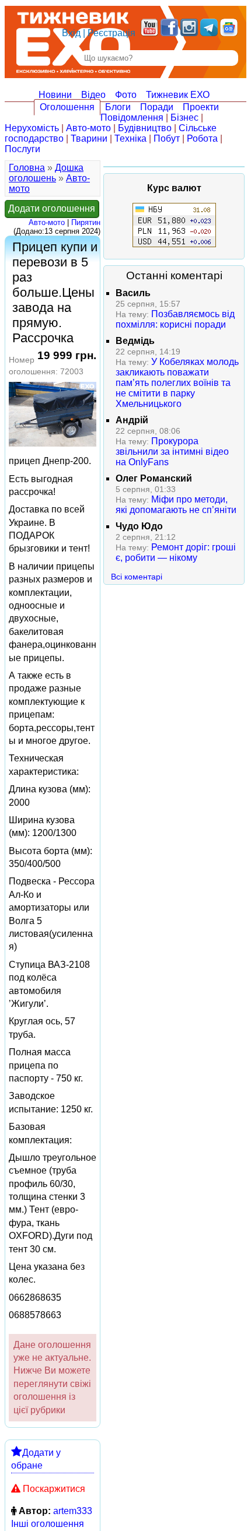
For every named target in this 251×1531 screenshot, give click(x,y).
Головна (27, 168)
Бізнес (184, 117)
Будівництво (145, 128)
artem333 (72, 1511)
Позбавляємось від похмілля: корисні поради (175, 319)
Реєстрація (111, 33)
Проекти (201, 107)
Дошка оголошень (46, 173)
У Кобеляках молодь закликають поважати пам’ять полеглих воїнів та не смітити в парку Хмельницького (177, 383)
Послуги (22, 149)
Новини (55, 95)
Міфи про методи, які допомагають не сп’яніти (176, 504)
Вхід (71, 33)
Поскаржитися (54, 1489)
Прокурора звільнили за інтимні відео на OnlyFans (172, 451)
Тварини (89, 138)
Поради (156, 107)
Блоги (118, 107)
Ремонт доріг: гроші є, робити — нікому (176, 552)
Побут (167, 138)
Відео (93, 95)
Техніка (130, 138)
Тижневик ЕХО (178, 95)
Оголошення (67, 107)
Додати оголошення (51, 208)
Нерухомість (32, 128)
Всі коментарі (136, 576)
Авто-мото (88, 128)
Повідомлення (131, 117)
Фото (126, 95)
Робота (202, 138)
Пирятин (85, 222)
